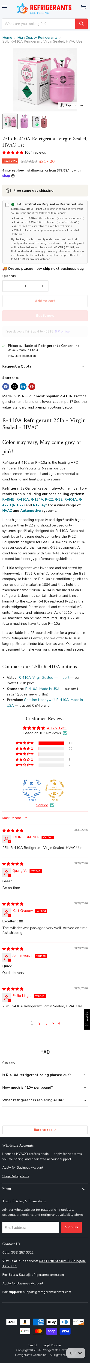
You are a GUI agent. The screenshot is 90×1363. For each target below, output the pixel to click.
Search (33, 1345)
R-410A (22, 499)
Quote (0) (87, 1019)
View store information (22, 355)
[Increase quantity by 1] (43, 286)
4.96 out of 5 (57, 728)
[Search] (81, 24)
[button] (13, 152)
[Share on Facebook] (5, 386)
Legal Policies (52, 1345)
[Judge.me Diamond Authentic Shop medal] (31, 789)
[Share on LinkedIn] (23, 386)
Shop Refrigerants (15, 1176)
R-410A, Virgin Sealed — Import (43, 677)
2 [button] (39, 1023)
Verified (42, 805)
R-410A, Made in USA (42, 689)
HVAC (7, 510)
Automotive (30, 510)
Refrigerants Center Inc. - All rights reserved (45, 1355)
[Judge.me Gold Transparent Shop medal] (54, 789)
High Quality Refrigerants (37, 38)
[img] (12, 830)
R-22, (49, 499)
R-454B (8, 499)
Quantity (9, 276)
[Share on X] (14, 386)
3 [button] (47, 1023)
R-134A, (37, 499)
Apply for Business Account (22, 1167)
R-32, (59, 499)
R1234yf (40, 505)
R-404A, (71, 499)
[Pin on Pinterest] (31, 386)
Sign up (71, 1227)
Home (7, 38)
